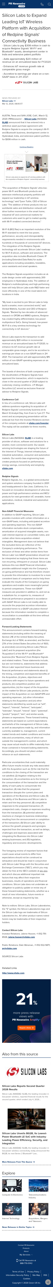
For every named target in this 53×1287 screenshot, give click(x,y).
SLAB (5, 122)
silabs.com (7, 468)
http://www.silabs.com (13, 973)
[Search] (49, 4)
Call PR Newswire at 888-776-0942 (27, 1262)
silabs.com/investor (39, 423)
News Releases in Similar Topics (17, 1227)
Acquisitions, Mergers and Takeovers (38, 1220)
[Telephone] (42, 4)
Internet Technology (11, 1218)
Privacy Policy (33, 1271)
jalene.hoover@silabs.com (21, 937)
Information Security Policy (17, 1275)
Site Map (36, 1275)
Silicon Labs (30, 118)
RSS (45, 1275)
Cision (31, 1282)
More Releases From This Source (17, 1161)
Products (26, 1248)
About (26, 1251)
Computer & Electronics (12, 1194)
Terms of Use (18, 1271)
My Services (25, 1254)
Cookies (26, 1278)
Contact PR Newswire (26, 1245)
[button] (26, 82)
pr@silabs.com (9, 948)
